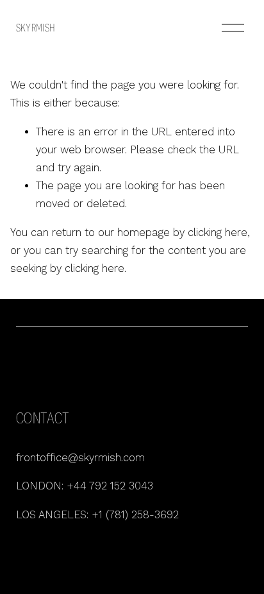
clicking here (217, 232)
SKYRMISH (35, 28)
